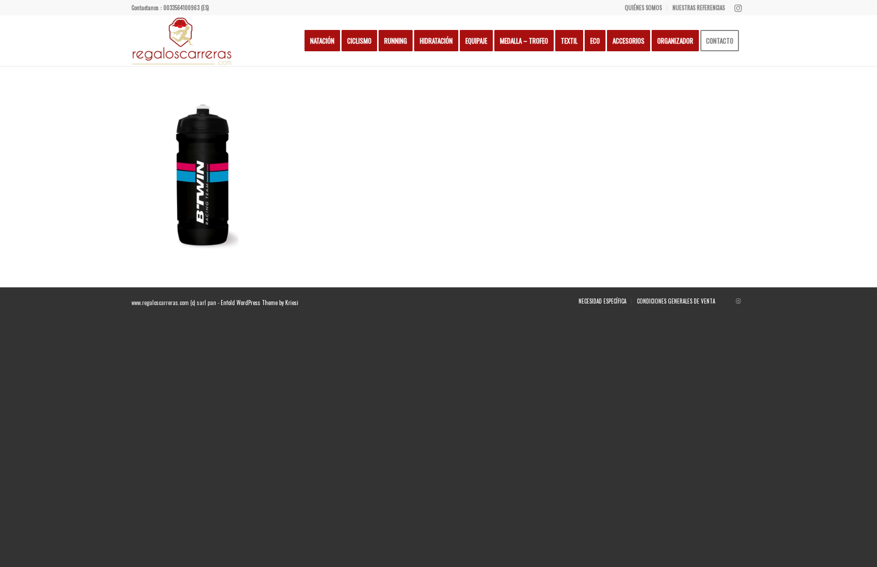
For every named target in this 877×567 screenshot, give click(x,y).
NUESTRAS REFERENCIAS (698, 8)
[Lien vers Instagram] (738, 7)
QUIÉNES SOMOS (643, 8)
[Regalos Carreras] (182, 40)
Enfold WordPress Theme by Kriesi (259, 302)
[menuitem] (643, 7)
